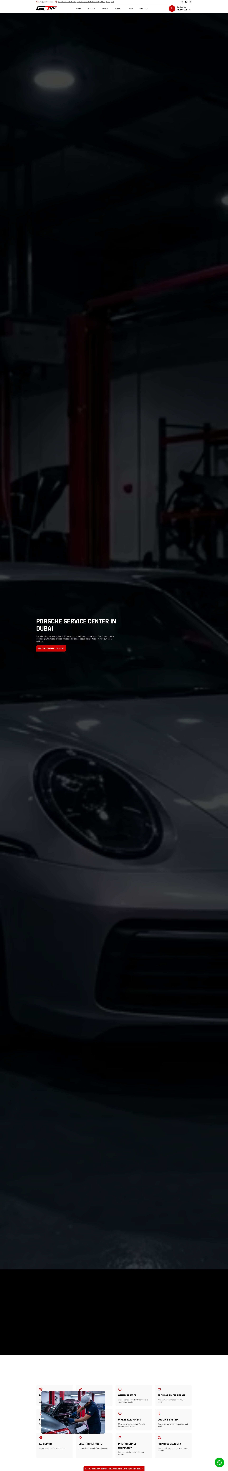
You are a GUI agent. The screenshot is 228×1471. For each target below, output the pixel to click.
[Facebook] (186, 1)
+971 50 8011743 (183, 10)
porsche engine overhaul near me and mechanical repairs (133, 1401)
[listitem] (133, 1395)
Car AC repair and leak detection (52, 1448)
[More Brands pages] (121, 8)
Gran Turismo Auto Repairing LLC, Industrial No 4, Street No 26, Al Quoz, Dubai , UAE (86, 2)
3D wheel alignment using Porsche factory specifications (131, 1425)
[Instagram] (182, 1)
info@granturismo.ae (46, 2)
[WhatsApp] (219, 1462)
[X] (190, 1)
